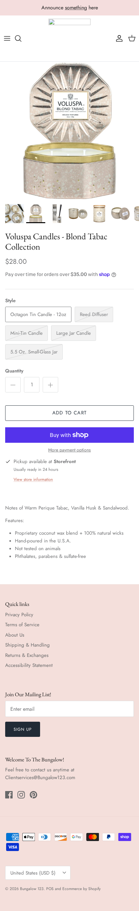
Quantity (14, 371)
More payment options (69, 450)
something (76, 7)
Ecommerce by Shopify (81, 889)
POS (50, 889)
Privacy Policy (19, 614)
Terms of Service (22, 624)
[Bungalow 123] (69, 38)
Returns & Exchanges (26, 655)
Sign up (23, 729)
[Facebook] (9, 794)
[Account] (118, 38)
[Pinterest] (33, 794)
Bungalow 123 (32, 889)
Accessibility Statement (29, 665)
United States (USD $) (33, 872)
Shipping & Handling (27, 645)
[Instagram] (21, 794)
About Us (14, 635)
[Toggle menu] (7, 38)
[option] (69, 131)
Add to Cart (69, 412)
